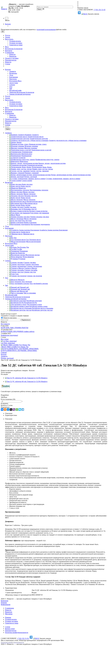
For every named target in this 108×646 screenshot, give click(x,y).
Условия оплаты (15, 41)
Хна (10, 87)
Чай (10, 88)
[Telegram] (23, 409)
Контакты (8, 50)
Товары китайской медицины (20, 94)
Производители (10, 60)
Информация (5, 604)
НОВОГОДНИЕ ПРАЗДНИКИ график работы (17, 331)
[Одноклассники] (5, 409)
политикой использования (46, 29)
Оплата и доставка (11, 58)
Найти (8, 129)
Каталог (8, 24)
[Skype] (20, 409)
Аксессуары (13, 83)
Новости (12, 54)
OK (3, 31)
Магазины (8, 614)
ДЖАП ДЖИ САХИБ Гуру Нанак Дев (14, 347)
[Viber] (14, 409)
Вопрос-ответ (10, 629)
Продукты (13, 79)
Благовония (13, 77)
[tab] (54, 395)
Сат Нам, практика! (8, 343)
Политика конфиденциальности (16, 632)
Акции (7, 37)
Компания (4, 601)
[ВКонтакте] (2, 409)
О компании (9, 52)
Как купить (9, 39)
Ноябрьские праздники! (9, 335)
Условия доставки (15, 43)
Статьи (7, 64)
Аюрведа (12, 71)
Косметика (13, 73)
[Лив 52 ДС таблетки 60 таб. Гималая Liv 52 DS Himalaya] (26, 378)
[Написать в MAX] (85, 14)
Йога (7, 47)
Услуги (7, 35)
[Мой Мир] (8, 409)
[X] (11, 409)
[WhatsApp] (17, 409)
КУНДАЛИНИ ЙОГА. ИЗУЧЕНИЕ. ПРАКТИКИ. (19, 350)
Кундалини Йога (15, 81)
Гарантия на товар (15, 45)
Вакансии (12, 56)
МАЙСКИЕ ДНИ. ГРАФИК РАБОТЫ (14, 328)
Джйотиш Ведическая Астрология (21, 92)
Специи (12, 85)
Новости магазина (10, 318)
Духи (11, 75)
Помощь (4, 603)
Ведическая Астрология (13, 49)
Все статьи (5, 339)
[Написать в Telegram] (79, 14)
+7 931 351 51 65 (99, 10)
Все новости (5, 324)
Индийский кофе (15, 90)
